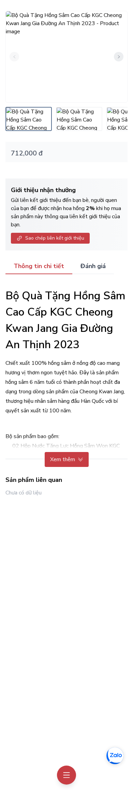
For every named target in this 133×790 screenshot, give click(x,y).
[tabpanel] (66, 374)
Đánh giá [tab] (93, 266)
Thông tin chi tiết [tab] (39, 266)
